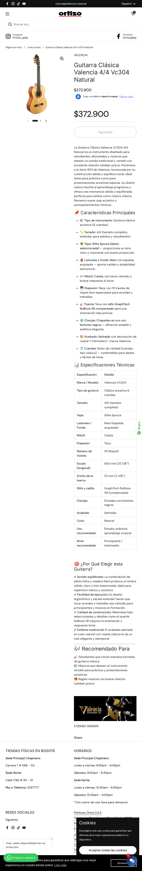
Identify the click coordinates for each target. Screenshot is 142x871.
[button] (132, 14)
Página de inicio (14, 47)
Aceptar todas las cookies (108, 850)
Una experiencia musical (70, 3)
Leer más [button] (60, 865)
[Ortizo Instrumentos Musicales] (70, 14)
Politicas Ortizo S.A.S (88, 813)
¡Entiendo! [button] (123, 863)
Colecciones (33, 47)
